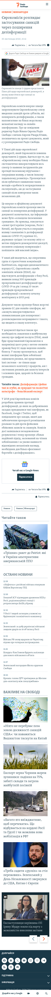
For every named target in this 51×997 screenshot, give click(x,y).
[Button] (18, 45)
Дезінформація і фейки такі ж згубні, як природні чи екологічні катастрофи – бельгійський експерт (25, 388)
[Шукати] (46, 993)
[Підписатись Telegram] (43, 960)
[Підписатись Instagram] (30, 960)
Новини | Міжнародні (15, 12)
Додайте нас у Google (12, 993)
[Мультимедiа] (28, 993)
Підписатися (25, 477)
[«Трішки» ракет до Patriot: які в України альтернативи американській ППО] (25, 536)
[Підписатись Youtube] (24, 960)
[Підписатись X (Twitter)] (17, 960)
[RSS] (4, 967)
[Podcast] (11, 967)
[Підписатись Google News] (11, 960)
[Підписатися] (17, 967)
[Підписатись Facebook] (4, 960)
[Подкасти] (37, 993)
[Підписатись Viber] (37, 960)
